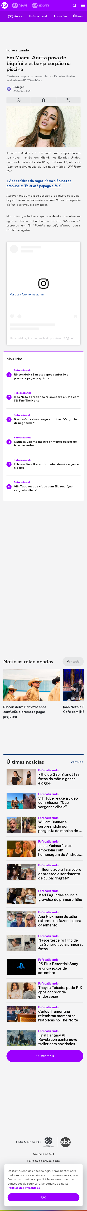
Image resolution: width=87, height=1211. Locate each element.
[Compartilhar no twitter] (68, 100)
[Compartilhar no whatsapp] (18, 100)
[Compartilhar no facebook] (43, 100)
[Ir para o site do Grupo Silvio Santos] (37, 1142)
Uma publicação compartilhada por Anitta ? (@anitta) (44, 338)
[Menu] (83, 5)
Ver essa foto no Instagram (27, 294)
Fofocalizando (17, 50)
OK (43, 1197)
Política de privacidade (43, 1161)
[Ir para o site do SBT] (65, 1142)
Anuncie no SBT (43, 1154)
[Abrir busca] (74, 5)
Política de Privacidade (24, 1188)
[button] (31, 695)
